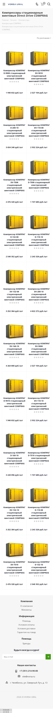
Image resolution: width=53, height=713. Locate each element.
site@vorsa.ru (28, 676)
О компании (26, 606)
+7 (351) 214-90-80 (28, 670)
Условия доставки (26, 628)
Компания (26, 601)
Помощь (26, 621)
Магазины (26, 609)
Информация (26, 616)
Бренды (26, 643)
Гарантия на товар (26, 632)
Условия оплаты (26, 624)
